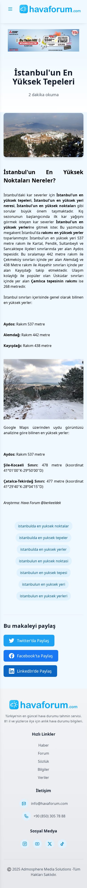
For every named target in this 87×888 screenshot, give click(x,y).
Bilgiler (43, 769)
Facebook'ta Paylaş (35, 655)
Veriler (43, 777)
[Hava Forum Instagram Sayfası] (24, 843)
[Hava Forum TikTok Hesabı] (62, 843)
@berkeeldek (51, 502)
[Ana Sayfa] (50, 9)
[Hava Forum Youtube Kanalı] (37, 843)
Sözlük (43, 761)
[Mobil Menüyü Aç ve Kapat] (10, 9)
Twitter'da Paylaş (33, 640)
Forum (43, 753)
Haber (43, 745)
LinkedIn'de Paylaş (34, 671)
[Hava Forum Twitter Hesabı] (49, 843)
